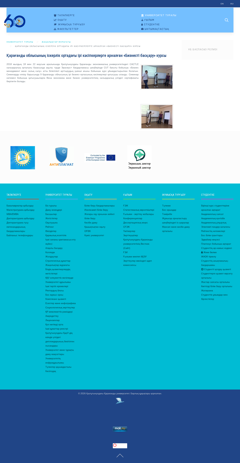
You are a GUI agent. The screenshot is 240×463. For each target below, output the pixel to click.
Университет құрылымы (58, 282)
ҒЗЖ (125, 205)
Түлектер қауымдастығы (58, 367)
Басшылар (51, 214)
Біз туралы (51, 205)
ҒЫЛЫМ (149, 20)
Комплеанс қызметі (55, 299)
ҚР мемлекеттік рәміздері (58, 311)
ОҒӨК (87, 231)
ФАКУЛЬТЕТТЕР (67, 29)
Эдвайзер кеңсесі (210, 239)
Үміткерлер (129, 231)
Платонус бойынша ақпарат (216, 243)
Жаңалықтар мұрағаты (56, 42)
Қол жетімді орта (54, 324)
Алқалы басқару (54, 248)
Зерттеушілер (130, 235)
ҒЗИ (125, 252)
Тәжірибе (167, 214)
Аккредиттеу (51, 316)
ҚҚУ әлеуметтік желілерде (59, 277)
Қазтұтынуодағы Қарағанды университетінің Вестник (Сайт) (138, 243)
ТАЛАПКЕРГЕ (66, 15)
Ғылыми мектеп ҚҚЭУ (135, 256)
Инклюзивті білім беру (96, 209)
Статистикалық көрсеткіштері (138, 209)
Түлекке (166, 205)
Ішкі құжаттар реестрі (56, 328)
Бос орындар (169, 209)
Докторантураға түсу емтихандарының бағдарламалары (17, 226)
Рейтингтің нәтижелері (213, 231)
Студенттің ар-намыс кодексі (216, 248)
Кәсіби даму (90, 222)
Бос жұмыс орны (54, 294)
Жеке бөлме (210, 252)
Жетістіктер (51, 218)
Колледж (50, 252)
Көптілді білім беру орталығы (216, 286)
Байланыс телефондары (20, 235)
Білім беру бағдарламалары (99, 205)
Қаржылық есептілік (55, 235)
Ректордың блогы (54, 290)
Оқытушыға (51, 222)
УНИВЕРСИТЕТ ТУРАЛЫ (160, 15)
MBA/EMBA (12, 214)
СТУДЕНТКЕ (151, 24)
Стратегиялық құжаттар (57, 260)
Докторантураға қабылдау (20, 218)
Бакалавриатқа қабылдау (20, 205)
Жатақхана (207, 290)
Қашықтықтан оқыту (94, 226)
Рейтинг (49, 226)
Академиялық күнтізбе (213, 218)
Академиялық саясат (212, 214)
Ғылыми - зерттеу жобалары (138, 214)
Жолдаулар (51, 256)
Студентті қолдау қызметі (217, 269)
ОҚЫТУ (62, 20)
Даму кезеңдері (53, 209)
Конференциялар (132, 218)
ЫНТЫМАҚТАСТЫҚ (156, 29)
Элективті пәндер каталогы (215, 226)
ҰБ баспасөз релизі (202, 49)
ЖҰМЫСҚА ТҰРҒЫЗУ (71, 24)
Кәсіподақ (50, 371)
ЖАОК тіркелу (208, 256)
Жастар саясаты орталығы (215, 282)
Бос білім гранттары (212, 235)
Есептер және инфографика (60, 303)
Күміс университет (94, 235)
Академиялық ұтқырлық (213, 222)
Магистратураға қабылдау (20, 209)
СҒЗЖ (126, 226)
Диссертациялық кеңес (135, 222)
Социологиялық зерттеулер (60, 307)
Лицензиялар (52, 320)
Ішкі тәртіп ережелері (56, 286)
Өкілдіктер (50, 231)
